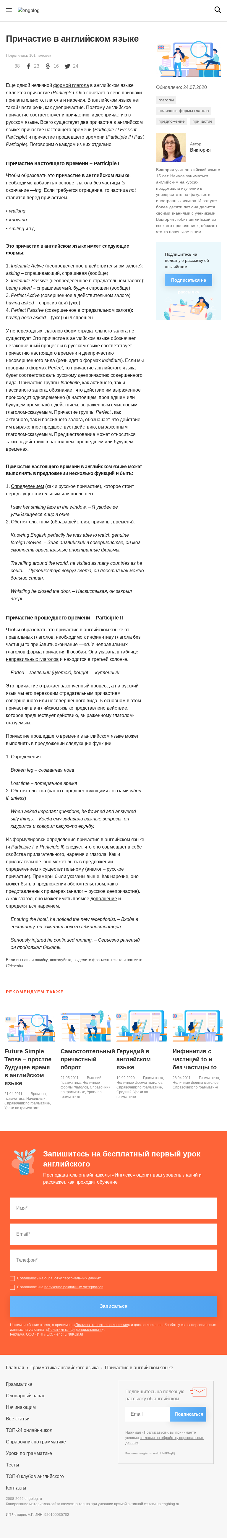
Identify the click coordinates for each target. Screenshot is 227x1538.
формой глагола (71, 85)
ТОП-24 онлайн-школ (29, 1430)
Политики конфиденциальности (75, 1330)
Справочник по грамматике (27, 1103)
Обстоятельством (30, 521)
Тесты (12, 1464)
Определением (27, 486)
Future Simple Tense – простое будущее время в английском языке (27, 1067)
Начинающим (21, 1407)
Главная (15, 1367)
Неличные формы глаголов (139, 1083)
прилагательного (24, 100)
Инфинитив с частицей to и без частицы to (195, 1059)
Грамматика (14, 1098)
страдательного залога (103, 330)
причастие (202, 121)
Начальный (36, 1098)
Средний (124, 1092)
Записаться (113, 1306)
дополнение (103, 898)
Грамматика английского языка (64, 1367)
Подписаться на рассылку (188, 282)
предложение (171, 121)
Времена (38, 1094)
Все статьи (18, 1418)
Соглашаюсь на (59, 1278)
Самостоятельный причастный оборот (88, 1059)
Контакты (16, 1487)
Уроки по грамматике (22, 1108)
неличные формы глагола (183, 110)
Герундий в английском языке (133, 1059)
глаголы (166, 100)
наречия (76, 100)
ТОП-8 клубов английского (35, 1476)
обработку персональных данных (72, 1278)
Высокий (94, 1078)
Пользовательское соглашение (101, 1325)
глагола (53, 100)
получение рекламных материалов (73, 1287)
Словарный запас (25, 1395)
